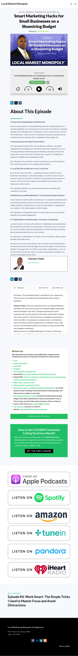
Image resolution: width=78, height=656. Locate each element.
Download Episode (39, 416)
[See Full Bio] (39, 262)
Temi (15, 361)
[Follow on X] (16, 102)
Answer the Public (20, 363)
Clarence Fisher (43, 31)
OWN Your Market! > (37, 82)
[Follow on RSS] (45, 640)
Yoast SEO (17, 366)
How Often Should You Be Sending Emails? (39, 374)
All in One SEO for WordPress (24, 372)
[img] (47, 82)
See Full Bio (33, 263)
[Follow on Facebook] (20, 102)
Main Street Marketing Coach (25, 396)
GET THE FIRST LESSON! (39, 451)
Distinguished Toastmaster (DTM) (26, 385)
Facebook (46, 404)
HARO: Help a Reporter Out (23, 382)
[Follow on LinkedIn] (12, 102)
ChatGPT (17, 369)
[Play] (39, 89)
